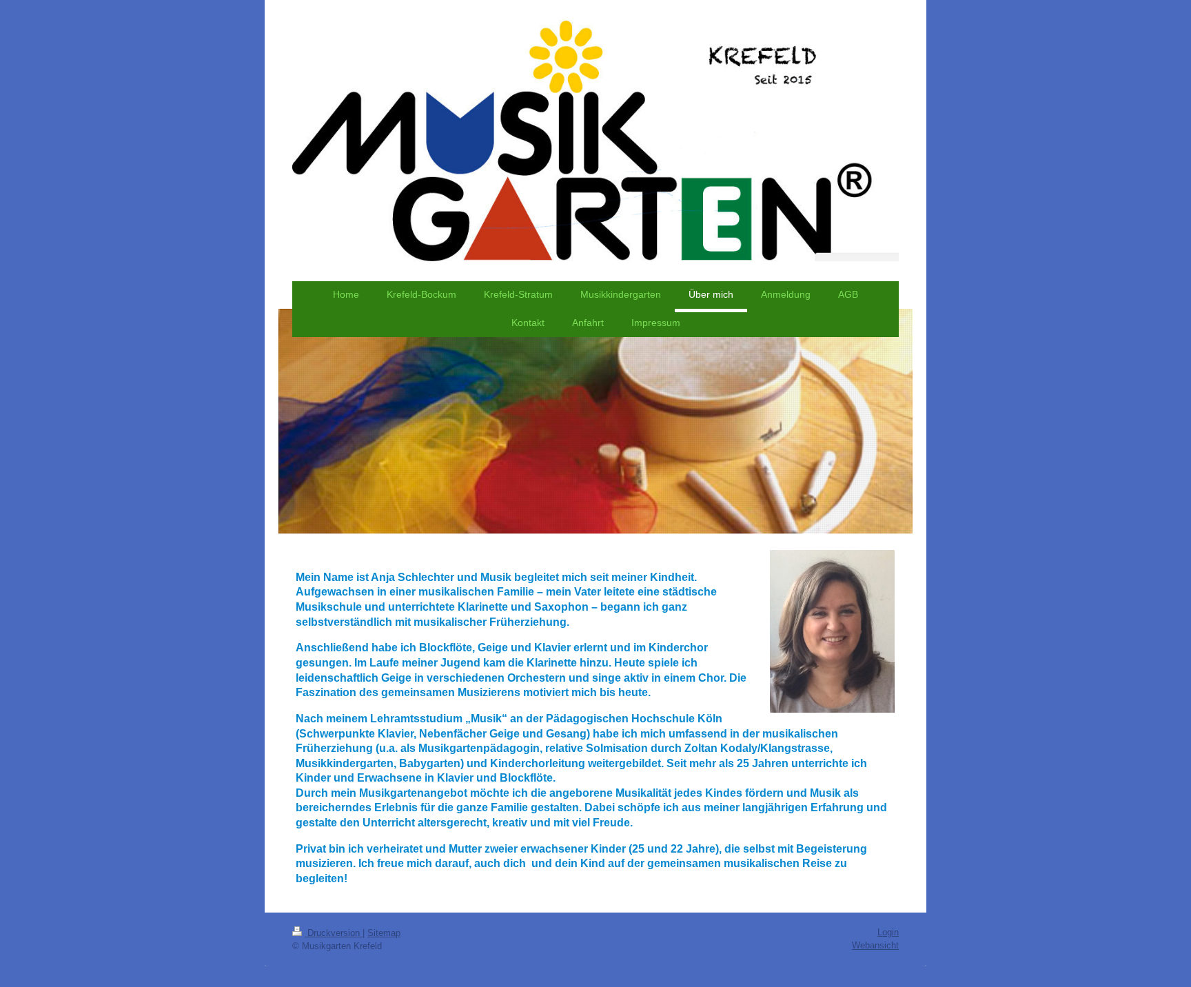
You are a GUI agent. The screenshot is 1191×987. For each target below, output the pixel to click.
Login (888, 932)
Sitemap (383, 933)
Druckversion (334, 933)
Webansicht (875, 945)
